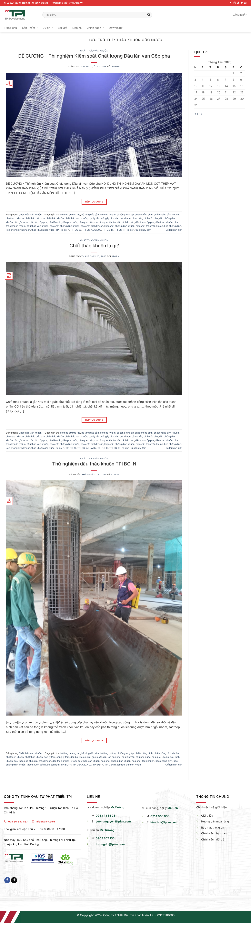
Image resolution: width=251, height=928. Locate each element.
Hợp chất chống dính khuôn (119, 225)
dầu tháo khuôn (164, 222)
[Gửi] (149, 15)
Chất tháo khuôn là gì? (94, 245)
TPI (57, 229)
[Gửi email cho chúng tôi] (245, 3)
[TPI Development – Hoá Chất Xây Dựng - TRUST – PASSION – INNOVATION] (20, 15)
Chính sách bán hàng (214, 833)
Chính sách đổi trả (212, 839)
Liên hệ (77, 27)
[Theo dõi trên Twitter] (242, 3)
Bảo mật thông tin (212, 827)
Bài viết (62, 27)
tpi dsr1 (130, 229)
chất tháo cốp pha (35, 218)
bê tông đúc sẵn (90, 214)
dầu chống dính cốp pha (145, 218)
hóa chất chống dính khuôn (64, 225)
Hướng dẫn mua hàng (215, 821)
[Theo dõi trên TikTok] (238, 3)
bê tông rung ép (125, 214)
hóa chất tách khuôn (92, 225)
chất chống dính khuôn (166, 214)
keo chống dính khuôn (18, 229)
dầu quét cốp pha (88, 222)
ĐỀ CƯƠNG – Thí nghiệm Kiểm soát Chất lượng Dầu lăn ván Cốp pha (94, 56)
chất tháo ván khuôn (76, 218)
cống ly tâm (107, 218)
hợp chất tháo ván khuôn (149, 225)
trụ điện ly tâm (143, 229)
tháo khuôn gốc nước (43, 229)
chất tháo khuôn (55, 218)
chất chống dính (144, 214)
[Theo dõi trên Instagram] (235, 3)
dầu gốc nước (21, 222)
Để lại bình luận (174, 229)
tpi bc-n (65, 229)
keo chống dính (172, 225)
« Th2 (198, 114)
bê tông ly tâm (107, 214)
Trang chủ (10, 27)
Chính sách (94, 27)
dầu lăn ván (55, 222)
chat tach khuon (15, 218)
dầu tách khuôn (125, 222)
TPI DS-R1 (120, 229)
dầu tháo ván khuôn (37, 225)
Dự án (46, 27)
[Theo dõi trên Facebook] (231, 3)
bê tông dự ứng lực (70, 214)
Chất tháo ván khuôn (94, 51)
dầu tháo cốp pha (144, 222)
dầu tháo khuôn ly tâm (64, 760)
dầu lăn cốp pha (38, 222)
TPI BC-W (75, 229)
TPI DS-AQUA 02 (91, 229)
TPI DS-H (107, 229)
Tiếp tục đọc (94, 201)
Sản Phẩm (28, 27)
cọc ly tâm (94, 218)
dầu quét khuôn (107, 222)
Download (115, 27)
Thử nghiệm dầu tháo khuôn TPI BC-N (94, 464)
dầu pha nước (70, 222)
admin (116, 66)
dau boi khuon (123, 218)
